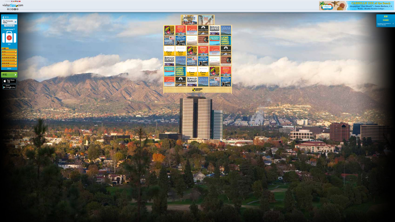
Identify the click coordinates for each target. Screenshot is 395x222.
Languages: (8, 1)
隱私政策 (9, 68)
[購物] (9, 60)
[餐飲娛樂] (9, 57)
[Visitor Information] (9, 66)
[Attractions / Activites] (9, 54)
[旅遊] (9, 51)
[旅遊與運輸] (9, 63)
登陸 (9, 44)
